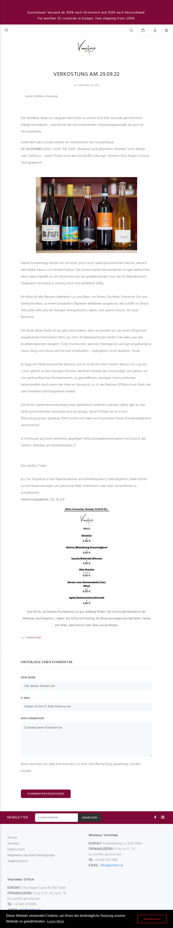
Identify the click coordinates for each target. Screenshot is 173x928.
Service (12, 837)
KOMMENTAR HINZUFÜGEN (45, 793)
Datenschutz (16, 849)
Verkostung (33, 638)
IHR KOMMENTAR (32, 718)
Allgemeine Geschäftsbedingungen (31, 855)
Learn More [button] (55, 921)
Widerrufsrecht (17, 861)
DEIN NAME (28, 677)
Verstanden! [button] (152, 919)
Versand (13, 843)
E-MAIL (25, 698)
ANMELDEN (89, 817)
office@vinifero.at (111, 865)
